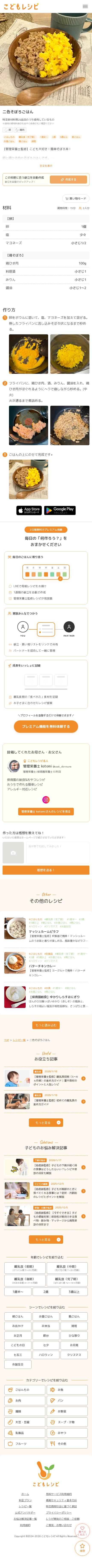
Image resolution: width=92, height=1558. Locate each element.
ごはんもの (22, 1389)
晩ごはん (74, 1316)
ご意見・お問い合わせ (59, 1525)
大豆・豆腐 (22, 1422)
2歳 (45, 1292)
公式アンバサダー (25, 1512)
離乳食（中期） (67, 1268)
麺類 (18, 1411)
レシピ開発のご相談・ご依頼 (62, 1519)
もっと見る (43, 1123)
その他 (62, 1443)
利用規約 (25, 1525)
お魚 (60, 1389)
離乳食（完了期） (67, 1280)
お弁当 (46, 1326)
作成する (70, 179)
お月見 (74, 1345)
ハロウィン (46, 1355)
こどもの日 (18, 1345)
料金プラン (25, 1500)
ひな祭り (74, 1336)
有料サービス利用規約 (59, 1494)
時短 (74, 1326)
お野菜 (62, 1411)
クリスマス (74, 1355)
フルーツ (21, 1443)
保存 (82, 1551)
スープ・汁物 (66, 1422)
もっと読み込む (46, 1025)
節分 (46, 1336)
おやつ (62, 1433)
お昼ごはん (46, 1316)
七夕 (46, 1345)
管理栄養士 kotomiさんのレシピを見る (46, 811)
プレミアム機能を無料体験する (46, 726)
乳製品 (19, 1433)
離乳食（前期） (25, 1268)
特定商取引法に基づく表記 (61, 1506)
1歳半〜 (17, 1292)
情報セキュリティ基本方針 (61, 1500)
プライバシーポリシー (59, 1512)
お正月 (18, 1336)
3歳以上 (74, 1292)
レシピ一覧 (25, 1506)
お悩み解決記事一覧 (25, 1519)
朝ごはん (17, 1316)
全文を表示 (46, 166)
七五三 (18, 1355)
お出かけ (17, 1326)
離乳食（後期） (25, 1280)
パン (60, 1400)
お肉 (18, 1400)
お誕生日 (17, 1364)
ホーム (25, 1494)
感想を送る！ (46, 870)
